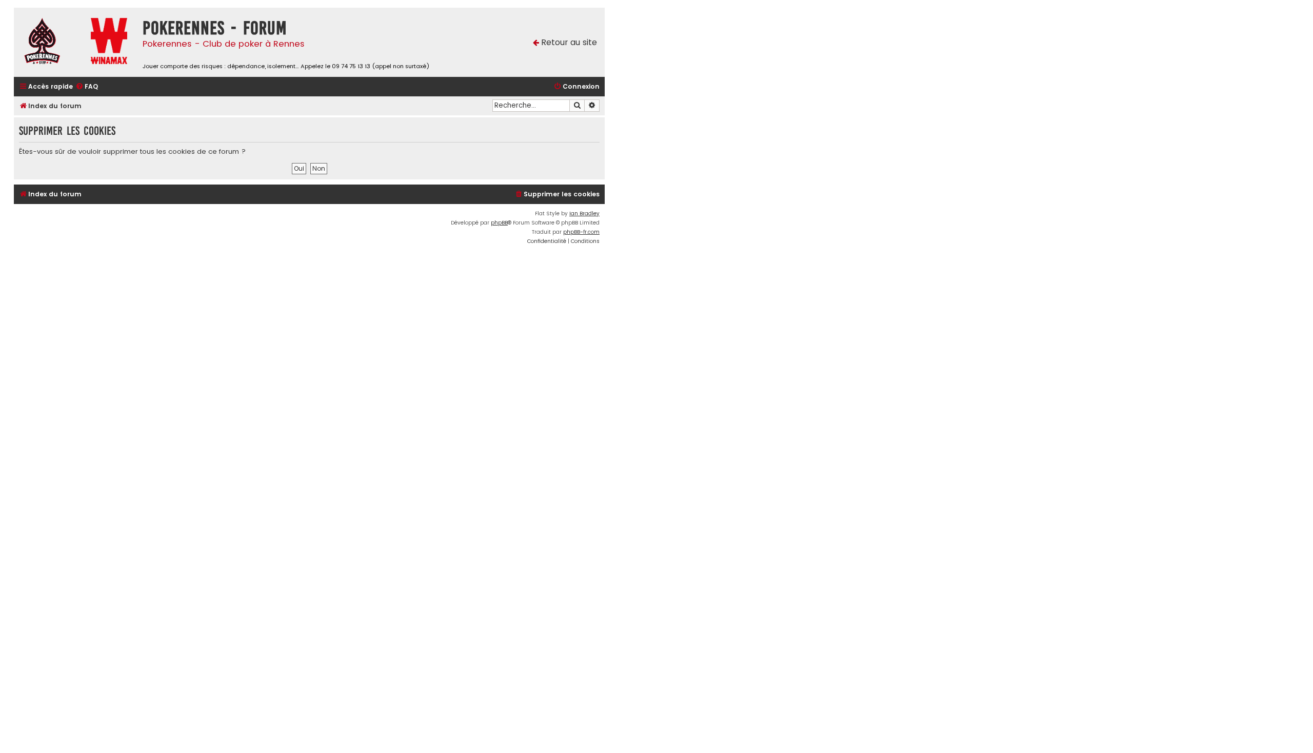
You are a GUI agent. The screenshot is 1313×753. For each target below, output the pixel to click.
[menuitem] (86, 87)
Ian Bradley (584, 213)
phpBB (499, 223)
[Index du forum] (49, 42)
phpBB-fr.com (581, 232)
